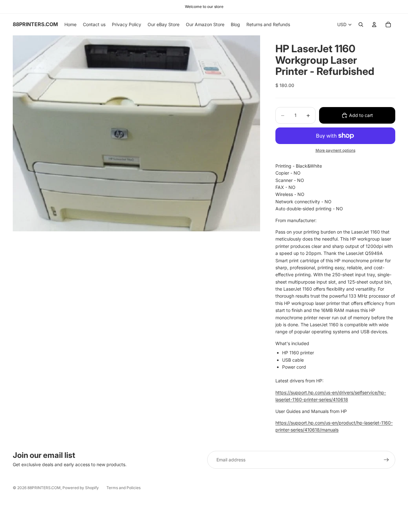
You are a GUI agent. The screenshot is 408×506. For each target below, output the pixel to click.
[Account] (374, 25)
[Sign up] (386, 460)
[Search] (361, 25)
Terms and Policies (123, 487)
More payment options (335, 150)
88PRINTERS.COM (44, 487)
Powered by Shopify (80, 487)
